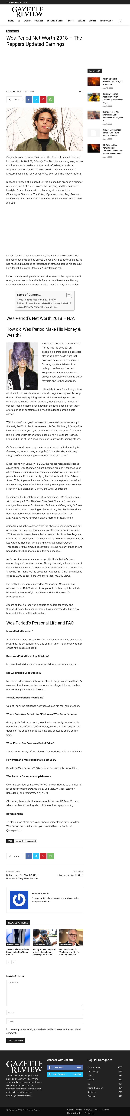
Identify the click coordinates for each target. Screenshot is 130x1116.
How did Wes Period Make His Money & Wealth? (45, 303)
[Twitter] (36, 99)
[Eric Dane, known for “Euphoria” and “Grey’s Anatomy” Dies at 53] (71, 937)
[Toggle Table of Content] (67, 295)
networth (19, 841)
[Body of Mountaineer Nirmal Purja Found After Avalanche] (94, 133)
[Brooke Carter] (19, 900)
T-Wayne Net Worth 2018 (70, 875)
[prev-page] (8, 962)
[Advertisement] (45, 66)
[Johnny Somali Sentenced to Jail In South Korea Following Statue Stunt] (45, 937)
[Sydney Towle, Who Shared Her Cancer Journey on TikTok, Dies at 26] (94, 115)
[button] (120, 21)
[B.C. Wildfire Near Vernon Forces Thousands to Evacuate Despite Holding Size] (94, 148)
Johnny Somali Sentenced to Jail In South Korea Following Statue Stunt (44, 952)
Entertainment (12, 31)
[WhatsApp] (50, 99)
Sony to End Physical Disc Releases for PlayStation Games (17, 952)
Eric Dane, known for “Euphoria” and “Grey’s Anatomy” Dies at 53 (69, 952)
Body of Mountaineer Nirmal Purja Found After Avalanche (112, 133)
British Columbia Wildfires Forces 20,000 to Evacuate (113, 82)
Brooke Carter (15, 91)
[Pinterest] (43, 99)
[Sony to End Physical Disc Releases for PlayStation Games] (18, 937)
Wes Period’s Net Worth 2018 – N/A (37, 299)
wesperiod (31, 841)
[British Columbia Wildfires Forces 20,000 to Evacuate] (94, 81)
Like (79, 1067)
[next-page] (13, 962)
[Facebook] (29, 99)
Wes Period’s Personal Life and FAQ (38, 307)
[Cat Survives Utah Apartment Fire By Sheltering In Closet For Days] (94, 97)
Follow (77, 1074)
